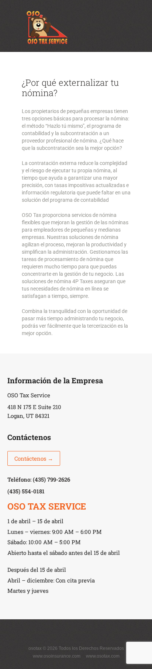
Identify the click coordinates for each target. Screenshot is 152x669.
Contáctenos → (33, 458)
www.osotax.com (103, 656)
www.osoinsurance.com (56, 656)
